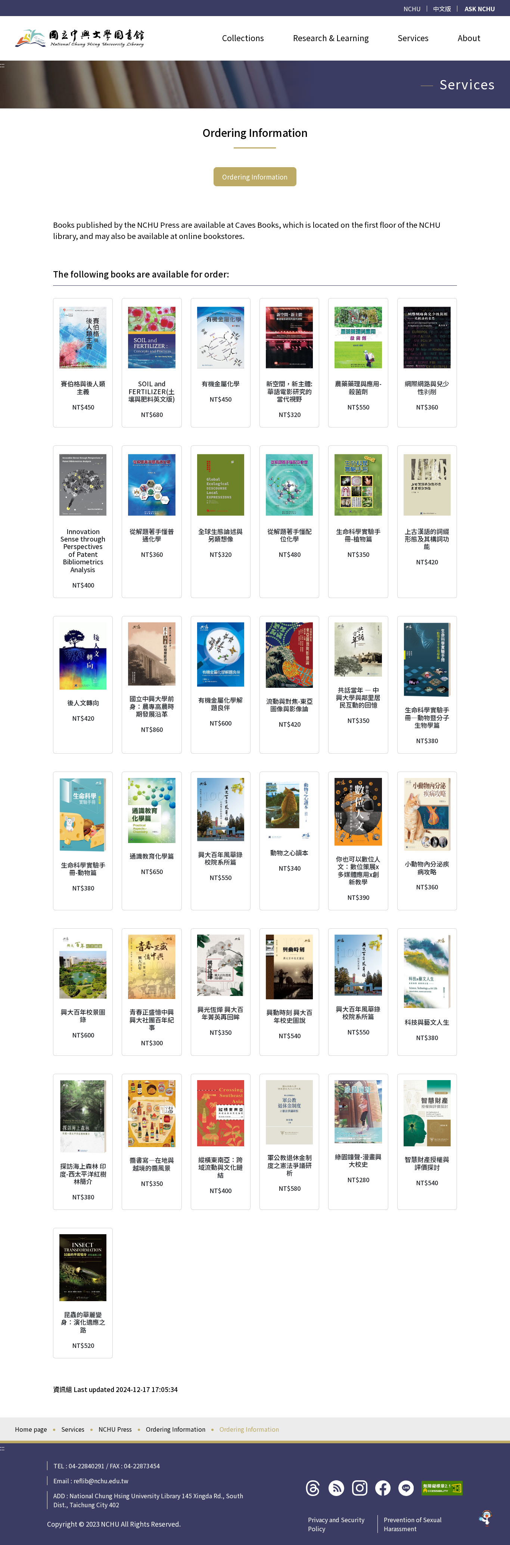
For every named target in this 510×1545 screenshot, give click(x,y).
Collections (243, 37)
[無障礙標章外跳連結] (442, 1488)
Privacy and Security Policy (336, 1524)
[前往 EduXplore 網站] (486, 1520)
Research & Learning (331, 37)
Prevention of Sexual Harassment (413, 1524)
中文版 (442, 8)
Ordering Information (254, 176)
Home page (31, 1429)
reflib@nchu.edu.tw (101, 1480)
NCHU (412, 8)
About (469, 37)
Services (413, 37)
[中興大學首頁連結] (79, 38)
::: (2, 20)
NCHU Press (115, 1429)
